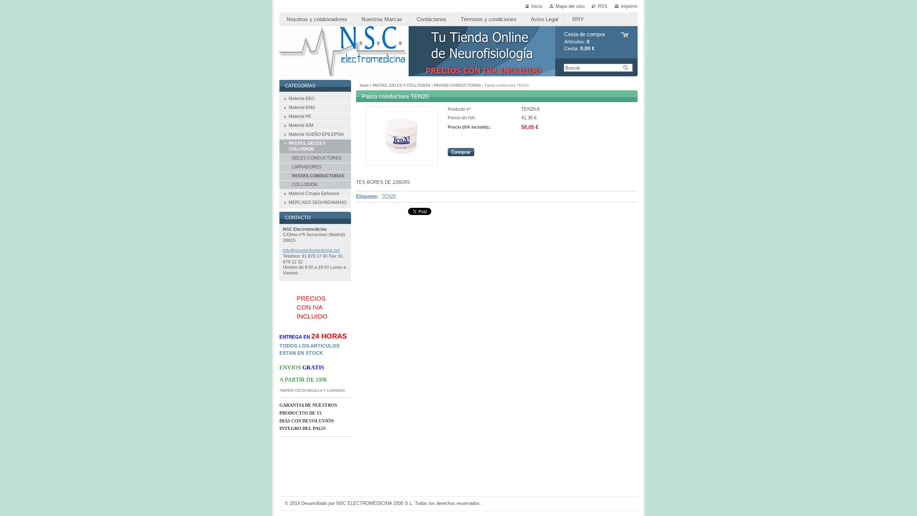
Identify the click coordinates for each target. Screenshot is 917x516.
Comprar (461, 152)
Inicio (536, 6)
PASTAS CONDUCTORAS (457, 85)
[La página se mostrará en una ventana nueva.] (401, 164)
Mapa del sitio (570, 6)
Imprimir (629, 6)
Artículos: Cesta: (584, 41)
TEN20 (388, 196)
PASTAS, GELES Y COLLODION (401, 85)
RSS (603, 6)
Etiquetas (366, 196)
